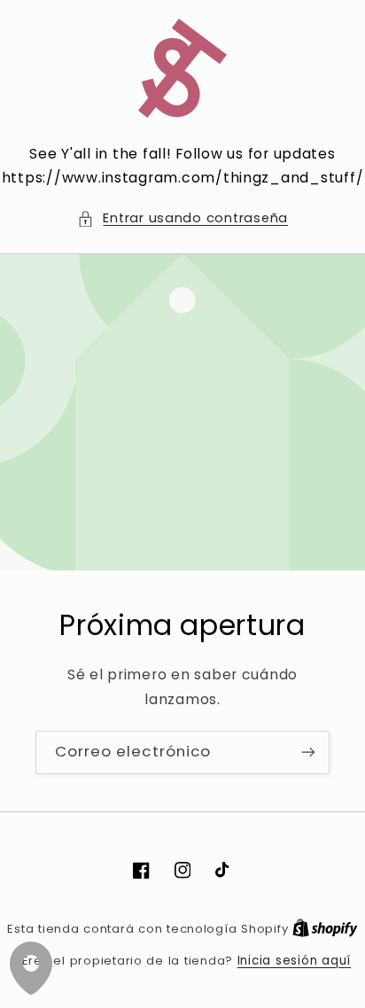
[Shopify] (325, 928)
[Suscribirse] (308, 752)
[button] (182, 218)
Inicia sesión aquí (294, 960)
